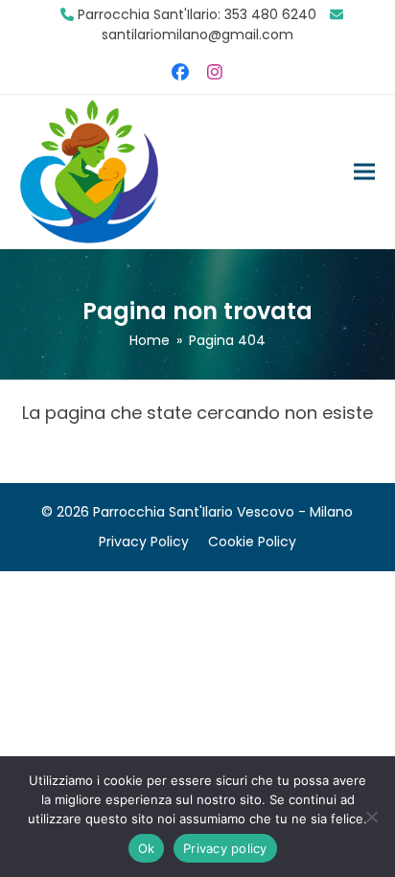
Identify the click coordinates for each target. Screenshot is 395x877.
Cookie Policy (252, 541)
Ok (146, 848)
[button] (364, 171)
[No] (371, 816)
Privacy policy (225, 848)
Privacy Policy (144, 541)
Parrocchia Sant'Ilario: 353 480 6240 (197, 14)
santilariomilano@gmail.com (197, 34)
